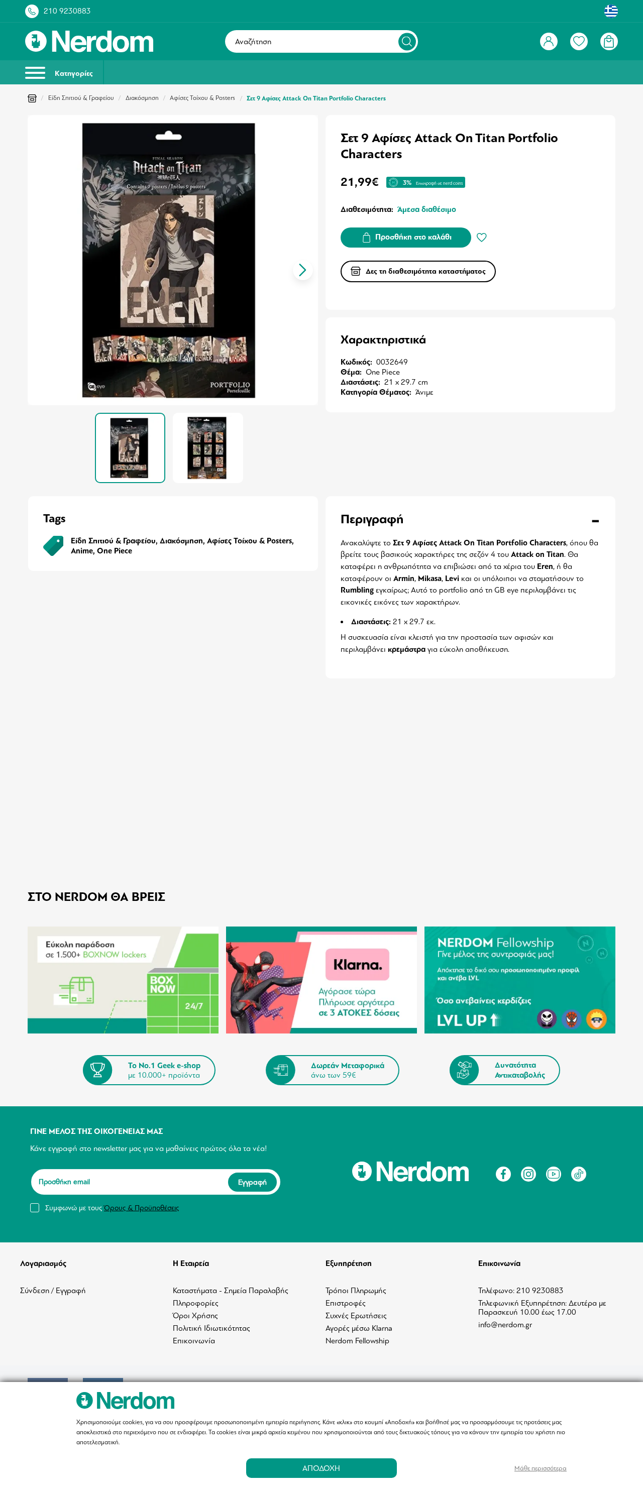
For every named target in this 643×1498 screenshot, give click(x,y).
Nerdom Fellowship (357, 1340)
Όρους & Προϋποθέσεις (141, 1207)
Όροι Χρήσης (195, 1315)
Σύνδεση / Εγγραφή (53, 1290)
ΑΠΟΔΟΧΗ (321, 1468)
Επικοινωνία (194, 1340)
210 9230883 (67, 11)
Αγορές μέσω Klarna (359, 1328)
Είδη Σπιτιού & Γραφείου (81, 97)
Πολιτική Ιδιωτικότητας (211, 1328)
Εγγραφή (252, 1182)
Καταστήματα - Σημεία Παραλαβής (230, 1290)
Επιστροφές (346, 1303)
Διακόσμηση (142, 97)
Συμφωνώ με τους (112, 1207)
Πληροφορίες (196, 1303)
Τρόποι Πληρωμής (356, 1290)
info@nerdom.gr (505, 1324)
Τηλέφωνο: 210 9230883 (521, 1290)
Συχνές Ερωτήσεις (356, 1315)
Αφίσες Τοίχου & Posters (202, 97)
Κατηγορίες (73, 73)
